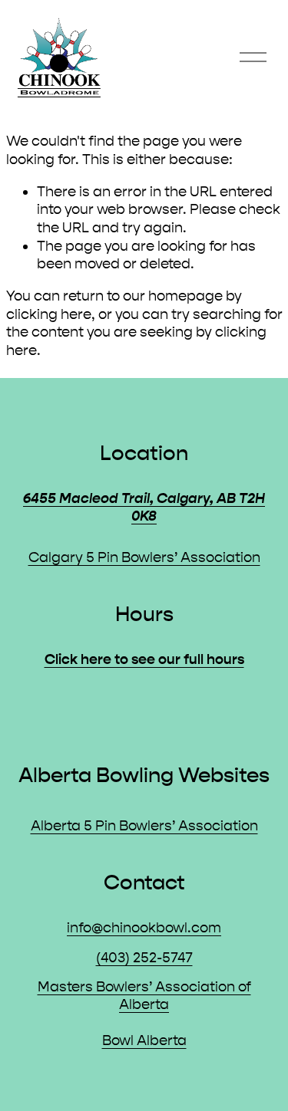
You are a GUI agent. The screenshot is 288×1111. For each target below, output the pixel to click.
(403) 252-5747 (144, 957)
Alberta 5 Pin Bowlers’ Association (144, 825)
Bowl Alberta (144, 1040)
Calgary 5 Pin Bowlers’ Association (144, 557)
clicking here (48, 314)
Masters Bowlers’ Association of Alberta (144, 996)
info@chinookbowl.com (144, 927)
